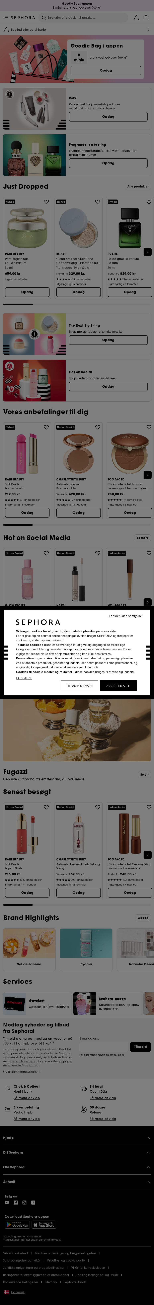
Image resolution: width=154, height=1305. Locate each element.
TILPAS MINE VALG (79, 685)
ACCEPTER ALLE (118, 685)
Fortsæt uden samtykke (125, 616)
